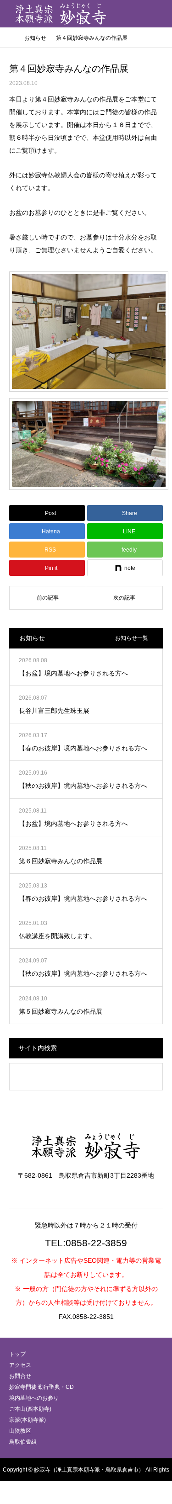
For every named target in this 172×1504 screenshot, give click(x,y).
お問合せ (20, 1376)
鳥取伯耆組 (23, 1442)
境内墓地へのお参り (34, 1398)
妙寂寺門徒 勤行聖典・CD (41, 1387)
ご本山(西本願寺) (30, 1409)
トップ (17, 1354)
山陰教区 (20, 1431)
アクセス (20, 1365)
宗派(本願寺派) (27, 1420)
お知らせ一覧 (131, 638)
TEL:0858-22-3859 (86, 1243)
